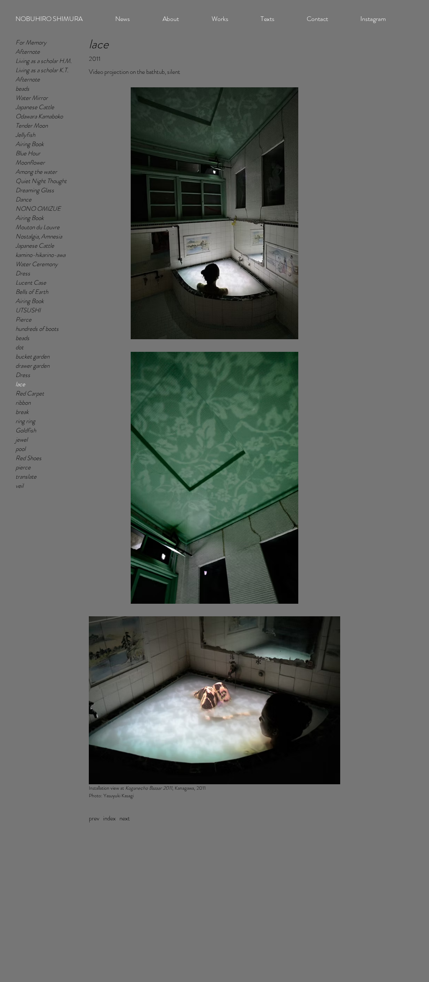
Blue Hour (28, 153)
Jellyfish (25, 134)
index (109, 818)
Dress (23, 273)
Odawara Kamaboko (39, 116)
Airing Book (30, 144)
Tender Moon (32, 125)
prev (94, 818)
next (124, 818)
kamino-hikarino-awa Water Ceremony (40, 259)
